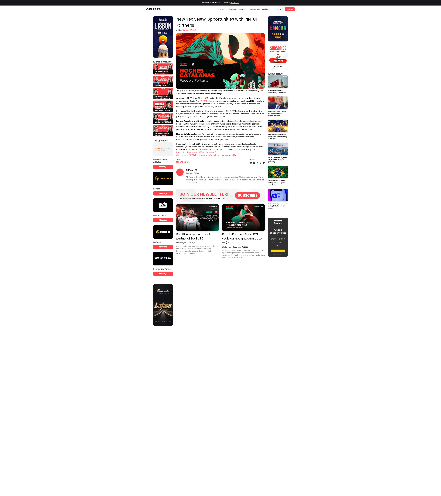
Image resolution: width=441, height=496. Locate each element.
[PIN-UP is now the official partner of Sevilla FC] (197, 217)
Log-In (279, 9)
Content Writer (192, 173)
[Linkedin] (196, 170)
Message (163, 166)
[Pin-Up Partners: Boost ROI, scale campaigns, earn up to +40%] (243, 217)
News (222, 9)
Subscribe (248, 195)
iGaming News (275, 73)
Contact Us (254, 9)
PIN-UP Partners (206, 101)
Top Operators (160, 140)
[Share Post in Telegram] (264, 163)
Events (242, 9)
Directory (232, 9)
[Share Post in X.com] (257, 163)
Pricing (265, 9)
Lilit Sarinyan (181, 243)
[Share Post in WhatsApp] (260, 163)
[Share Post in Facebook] (251, 163)
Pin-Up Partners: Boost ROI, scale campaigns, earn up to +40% (242, 238)
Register (290, 9)
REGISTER (234, 2)
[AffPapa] (180, 175)
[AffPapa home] (153, 9)
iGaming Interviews (162, 61)
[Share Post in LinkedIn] (254, 163)
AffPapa (190, 170)
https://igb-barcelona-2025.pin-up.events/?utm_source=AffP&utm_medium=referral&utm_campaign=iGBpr (206, 153)
